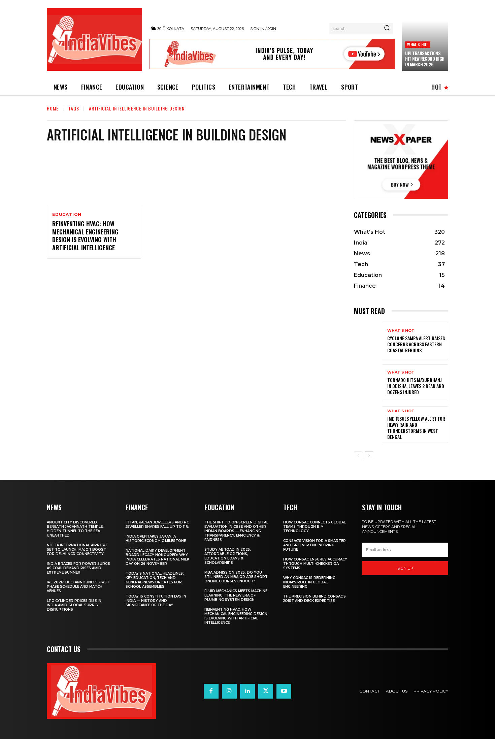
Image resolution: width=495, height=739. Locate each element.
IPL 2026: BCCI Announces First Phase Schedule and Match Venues (78, 586)
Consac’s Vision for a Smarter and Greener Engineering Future (314, 545)
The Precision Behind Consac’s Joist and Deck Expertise (314, 598)
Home (53, 108)
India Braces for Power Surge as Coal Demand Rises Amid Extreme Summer (78, 568)
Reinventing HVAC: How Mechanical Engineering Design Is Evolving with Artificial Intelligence (85, 235)
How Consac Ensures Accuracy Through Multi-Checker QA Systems (315, 563)
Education (66, 215)
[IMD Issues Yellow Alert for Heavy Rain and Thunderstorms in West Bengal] (368, 424)
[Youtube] (283, 691)
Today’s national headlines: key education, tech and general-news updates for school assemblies (155, 580)
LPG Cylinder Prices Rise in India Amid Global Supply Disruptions (74, 605)
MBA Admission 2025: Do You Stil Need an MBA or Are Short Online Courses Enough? (236, 576)
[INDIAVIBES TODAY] (94, 39)
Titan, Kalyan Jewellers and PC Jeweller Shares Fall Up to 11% (157, 524)
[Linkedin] (247, 691)
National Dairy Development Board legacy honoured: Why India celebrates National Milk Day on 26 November (157, 557)
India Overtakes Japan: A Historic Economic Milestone (156, 538)
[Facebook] (211, 691)
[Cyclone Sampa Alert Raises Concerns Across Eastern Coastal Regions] (368, 341)
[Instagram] (229, 691)
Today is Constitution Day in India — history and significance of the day (156, 600)
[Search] (387, 28)
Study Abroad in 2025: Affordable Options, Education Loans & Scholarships (227, 556)
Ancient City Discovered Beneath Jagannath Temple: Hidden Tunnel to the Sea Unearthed (75, 529)
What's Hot (417, 44)
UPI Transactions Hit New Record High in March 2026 (424, 59)
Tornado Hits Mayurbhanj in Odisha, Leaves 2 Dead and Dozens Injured (415, 385)
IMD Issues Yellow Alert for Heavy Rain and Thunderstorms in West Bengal (416, 428)
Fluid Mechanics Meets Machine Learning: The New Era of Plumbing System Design (235, 595)
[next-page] (369, 455)
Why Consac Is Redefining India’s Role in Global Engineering (309, 582)
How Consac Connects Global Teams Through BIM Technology (314, 526)
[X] (265, 691)
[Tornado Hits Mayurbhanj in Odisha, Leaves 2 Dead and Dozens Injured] (368, 382)
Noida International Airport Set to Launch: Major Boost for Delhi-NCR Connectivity (77, 549)
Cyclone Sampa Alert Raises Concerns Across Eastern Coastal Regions (416, 344)
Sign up (405, 568)
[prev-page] (358, 455)
